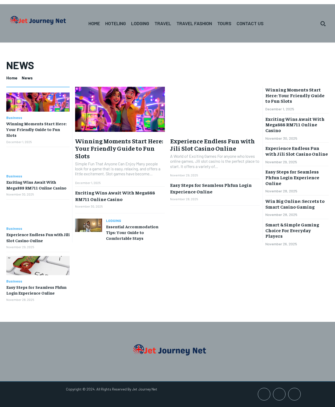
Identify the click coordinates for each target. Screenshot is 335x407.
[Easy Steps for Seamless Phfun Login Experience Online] (38, 265)
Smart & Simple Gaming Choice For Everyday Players (292, 230)
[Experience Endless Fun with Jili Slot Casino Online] (38, 213)
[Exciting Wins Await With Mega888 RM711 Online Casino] (38, 160)
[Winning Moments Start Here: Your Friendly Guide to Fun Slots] (38, 102)
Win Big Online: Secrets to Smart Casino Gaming (295, 204)
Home (12, 77)
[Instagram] (279, 394)
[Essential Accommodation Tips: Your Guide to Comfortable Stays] (88, 225)
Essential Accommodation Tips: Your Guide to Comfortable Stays (132, 232)
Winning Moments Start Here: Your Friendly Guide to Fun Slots (36, 129)
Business (14, 118)
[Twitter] (294, 394)
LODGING (113, 221)
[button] (323, 23)
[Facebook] (264, 394)
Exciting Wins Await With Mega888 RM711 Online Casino (115, 195)
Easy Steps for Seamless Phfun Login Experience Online (211, 188)
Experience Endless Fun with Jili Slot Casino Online (212, 144)
